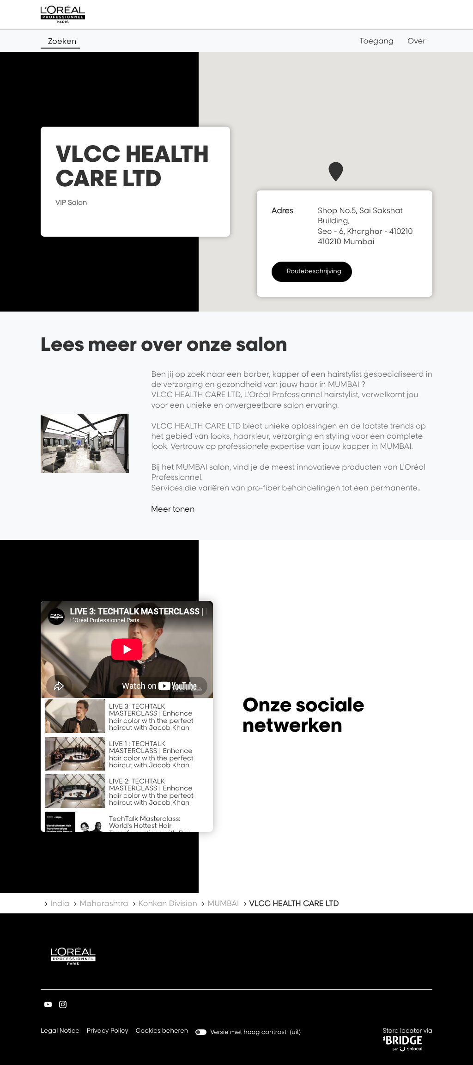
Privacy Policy (107, 1031)
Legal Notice (60, 1031)
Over (416, 40)
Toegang (376, 40)
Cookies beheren (162, 1030)
